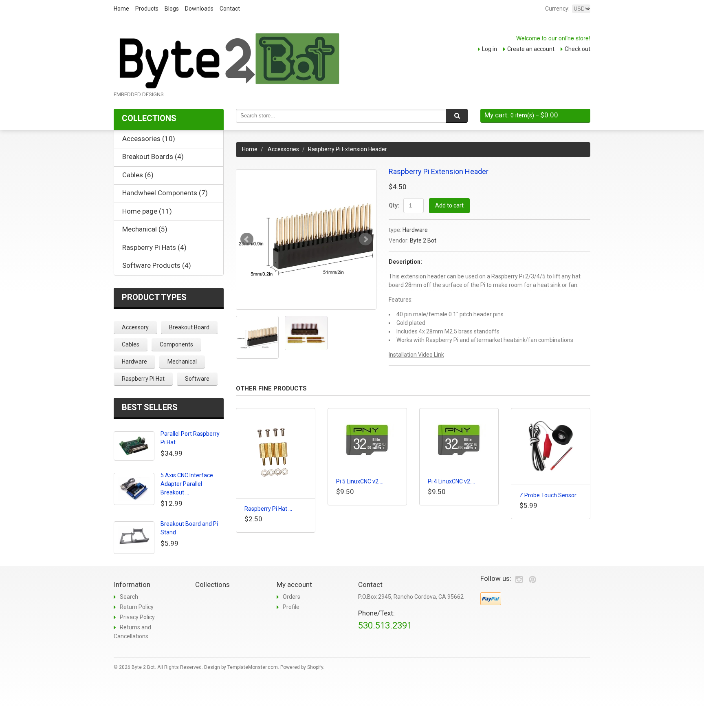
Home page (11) (147, 211)
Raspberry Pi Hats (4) (154, 247)
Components (176, 344)
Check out (577, 49)
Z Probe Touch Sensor (547, 495)
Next (365, 239)
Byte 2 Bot (423, 240)
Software (197, 378)
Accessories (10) (148, 139)
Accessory (135, 327)
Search (129, 596)
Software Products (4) (156, 265)
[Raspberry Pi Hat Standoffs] (275, 453)
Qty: (394, 205)
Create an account (530, 49)
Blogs (172, 8)
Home (121, 8)
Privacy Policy (137, 617)
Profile (291, 607)
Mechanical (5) (144, 229)
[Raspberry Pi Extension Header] (306, 239)
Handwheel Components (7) (165, 193)
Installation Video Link (416, 354)
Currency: (557, 8)
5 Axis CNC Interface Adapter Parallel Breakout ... (187, 484)
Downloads (199, 8)
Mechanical (182, 361)
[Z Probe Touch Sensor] (550, 446)
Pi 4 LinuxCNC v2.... (451, 481)
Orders (291, 596)
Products (146, 8)
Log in (489, 49)
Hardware (415, 230)
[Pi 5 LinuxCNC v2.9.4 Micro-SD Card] (367, 439)
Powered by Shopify (301, 667)
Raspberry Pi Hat (143, 378)
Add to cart (449, 205)
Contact (230, 8)
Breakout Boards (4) (153, 156)
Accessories (283, 149)
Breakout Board (189, 327)
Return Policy (137, 607)
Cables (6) (138, 175)
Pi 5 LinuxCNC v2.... (359, 481)
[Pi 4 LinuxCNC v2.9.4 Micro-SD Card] (459, 439)
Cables (130, 344)
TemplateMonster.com (252, 667)
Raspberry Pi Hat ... (268, 508)
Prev (246, 239)
